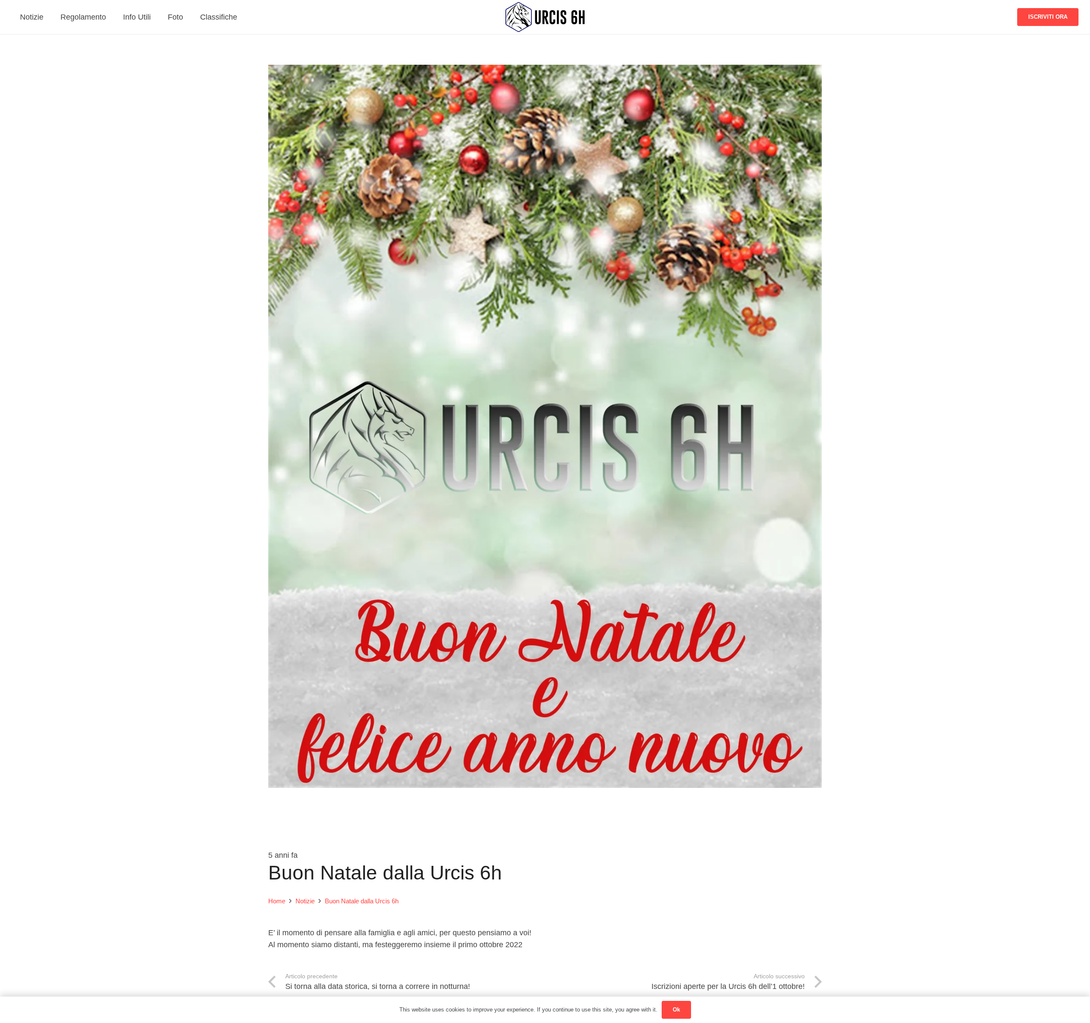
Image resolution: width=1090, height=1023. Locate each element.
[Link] (545, 17)
